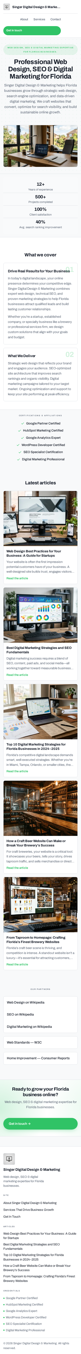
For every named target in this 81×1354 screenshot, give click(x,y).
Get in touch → (20, 1123)
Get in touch (14, 30)
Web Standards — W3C (24, 1042)
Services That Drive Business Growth (28, 1209)
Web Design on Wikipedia (25, 1002)
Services (39, 19)
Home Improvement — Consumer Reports (38, 1058)
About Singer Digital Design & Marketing (29, 1203)
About (24, 19)
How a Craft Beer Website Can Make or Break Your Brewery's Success (37, 1268)
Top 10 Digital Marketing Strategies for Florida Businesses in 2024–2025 (33, 1257)
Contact (55, 19)
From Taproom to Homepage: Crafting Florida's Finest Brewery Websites (39, 1278)
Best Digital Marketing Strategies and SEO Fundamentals (31, 1247)
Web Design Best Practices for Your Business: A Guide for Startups (39, 1236)
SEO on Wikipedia (20, 1014)
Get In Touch (11, 1216)
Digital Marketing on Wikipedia (29, 1026)
